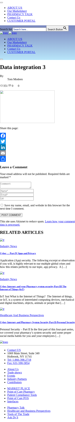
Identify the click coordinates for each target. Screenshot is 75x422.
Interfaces (12, 401)
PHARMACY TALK (20, 14)
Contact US (14, 350)
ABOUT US (14, 7)
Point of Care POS (18, 398)
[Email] (37, 153)
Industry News (8, 246)
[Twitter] (37, 141)
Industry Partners (17, 379)
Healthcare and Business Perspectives (28, 410)
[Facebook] (37, 136)
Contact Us (13, 17)
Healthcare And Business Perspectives (22, 315)
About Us (13, 369)
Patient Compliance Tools (22, 394)
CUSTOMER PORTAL (21, 20)
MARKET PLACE (18, 388)
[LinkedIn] (37, 147)
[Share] (37, 159)
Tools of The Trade (18, 414)
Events (11, 375)
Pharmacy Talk (16, 407)
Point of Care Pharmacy (21, 391)
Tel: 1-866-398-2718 (19, 359)
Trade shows (14, 372)
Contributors (14, 382)
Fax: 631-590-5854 (18, 363)
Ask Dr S (12, 417)
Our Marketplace (17, 10)
